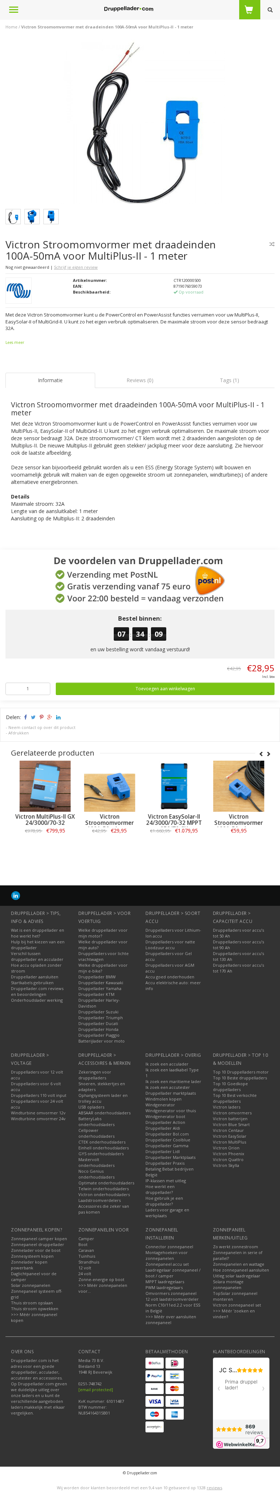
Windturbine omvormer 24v (38, 1118)
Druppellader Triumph (100, 1017)
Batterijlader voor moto (101, 1041)
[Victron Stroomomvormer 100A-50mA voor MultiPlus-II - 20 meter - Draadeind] (237, 786)
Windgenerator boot (165, 1116)
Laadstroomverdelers (99, 1200)
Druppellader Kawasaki (100, 982)
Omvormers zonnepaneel (171, 1293)
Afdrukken (18, 733)
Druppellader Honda (98, 1029)
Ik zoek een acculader (166, 1064)
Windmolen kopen (163, 1099)
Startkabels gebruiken (32, 982)
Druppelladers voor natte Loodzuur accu (170, 944)
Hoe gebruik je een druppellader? (164, 1201)
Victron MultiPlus (229, 1142)
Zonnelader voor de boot (36, 1250)
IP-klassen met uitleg (165, 1180)
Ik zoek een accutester (167, 1087)
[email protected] (95, 1389)
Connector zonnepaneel (169, 1246)
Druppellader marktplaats (170, 1093)
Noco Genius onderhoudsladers (96, 1174)
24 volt (84, 1273)
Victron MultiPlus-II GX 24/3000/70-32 (43, 820)
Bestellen (43, 847)
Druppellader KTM (96, 994)
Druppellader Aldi (162, 1128)
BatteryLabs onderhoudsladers (96, 1121)
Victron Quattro (228, 1159)
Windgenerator (160, 1104)
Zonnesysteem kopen (32, 1256)
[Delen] (25, 717)
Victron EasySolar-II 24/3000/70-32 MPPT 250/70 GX (172, 823)
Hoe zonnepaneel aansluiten (241, 1270)
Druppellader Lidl (162, 1151)
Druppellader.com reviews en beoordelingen (37, 991)
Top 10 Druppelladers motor (241, 1072)
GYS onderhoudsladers (101, 1153)
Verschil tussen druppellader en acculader (37, 956)
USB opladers (91, 1107)
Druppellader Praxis (164, 1163)
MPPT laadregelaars (164, 1281)
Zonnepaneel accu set (167, 1264)
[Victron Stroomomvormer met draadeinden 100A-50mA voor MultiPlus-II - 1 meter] (143, 123)
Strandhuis (88, 1262)
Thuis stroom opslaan (32, 1302)
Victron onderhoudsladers (104, 1194)
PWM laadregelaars (164, 1287)
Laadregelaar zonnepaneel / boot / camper (173, 1272)
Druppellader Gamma (166, 1145)
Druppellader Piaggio (99, 1035)
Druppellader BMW (97, 976)
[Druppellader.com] (128, 9)
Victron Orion (226, 1147)
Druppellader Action (165, 1122)
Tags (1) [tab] (229, 380)
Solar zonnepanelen (30, 1285)
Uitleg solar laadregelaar (236, 1275)
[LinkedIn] (15, 895)
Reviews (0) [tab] (140, 380)
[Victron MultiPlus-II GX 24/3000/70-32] (43, 786)
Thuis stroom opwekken (34, 1308)
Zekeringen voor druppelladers (94, 1074)
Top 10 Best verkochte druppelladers (235, 1098)
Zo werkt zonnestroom (235, 1246)
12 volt (84, 1267)
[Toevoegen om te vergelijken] (272, 244)
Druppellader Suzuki (98, 1011)
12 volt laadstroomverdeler (172, 1299)
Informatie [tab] (50, 380)
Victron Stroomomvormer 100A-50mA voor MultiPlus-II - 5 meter (108, 826)
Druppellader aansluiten (34, 976)
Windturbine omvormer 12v (38, 1112)
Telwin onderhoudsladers (103, 1188)
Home (11, 27)
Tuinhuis (86, 1256)
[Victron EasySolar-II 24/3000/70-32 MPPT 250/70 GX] (172, 786)
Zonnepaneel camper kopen (39, 1238)
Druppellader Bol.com (167, 1134)
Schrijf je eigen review (76, 267)
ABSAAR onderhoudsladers (104, 1112)
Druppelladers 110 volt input (38, 1095)
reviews (214, 1487)
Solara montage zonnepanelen (228, 1284)
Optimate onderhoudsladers (106, 1183)
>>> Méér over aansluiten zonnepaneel (170, 1319)
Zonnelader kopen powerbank (29, 1264)
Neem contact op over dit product (41, 727)
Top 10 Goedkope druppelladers (230, 1086)
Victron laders (226, 1107)
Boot (83, 1244)
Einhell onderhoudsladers (103, 1147)
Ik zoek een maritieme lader (173, 1081)
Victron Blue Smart (231, 1124)
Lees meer (14, 342)
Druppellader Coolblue (167, 1139)
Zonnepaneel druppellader (37, 1244)
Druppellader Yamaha (99, 988)
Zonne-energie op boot (101, 1279)
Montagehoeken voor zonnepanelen (166, 1255)
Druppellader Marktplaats (170, 1157)
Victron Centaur (228, 1130)
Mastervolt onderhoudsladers (96, 1162)
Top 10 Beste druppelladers (240, 1077)
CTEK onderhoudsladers (101, 1142)
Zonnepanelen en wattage (238, 1264)
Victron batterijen (230, 1118)
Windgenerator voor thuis (170, 1110)
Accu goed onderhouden (169, 976)
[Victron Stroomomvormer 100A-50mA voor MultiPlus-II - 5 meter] (107, 786)
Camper (86, 1238)
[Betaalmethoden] (154, 1363)
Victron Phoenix (228, 1153)
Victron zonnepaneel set (237, 1305)
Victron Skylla (226, 1165)
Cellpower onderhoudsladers (96, 1133)
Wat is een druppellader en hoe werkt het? (37, 933)
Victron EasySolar (229, 1136)
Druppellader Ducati (98, 1023)
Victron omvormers (232, 1112)
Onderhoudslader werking (37, 1000)
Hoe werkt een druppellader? (160, 1189)
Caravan (86, 1250)
